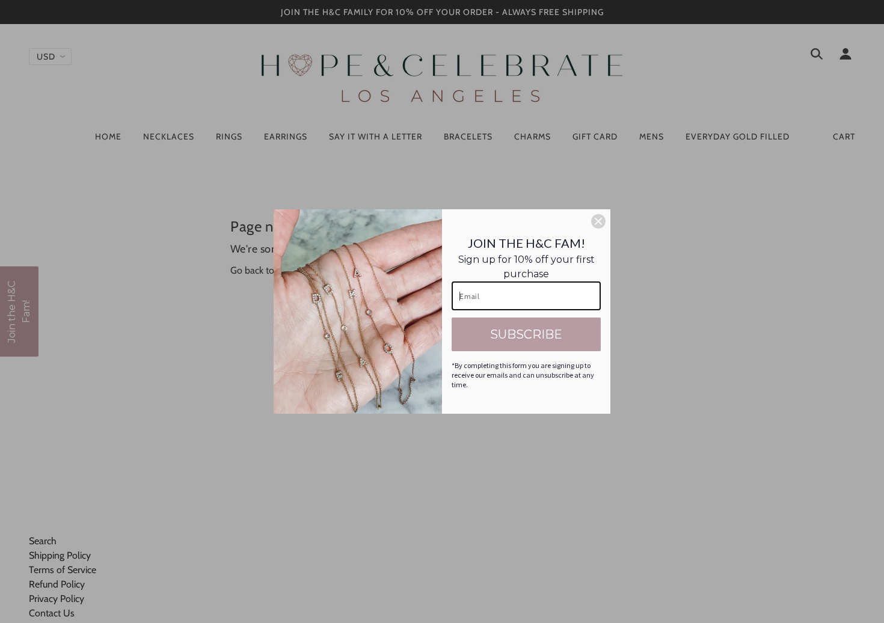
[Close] (598, 221)
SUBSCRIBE (526, 334)
